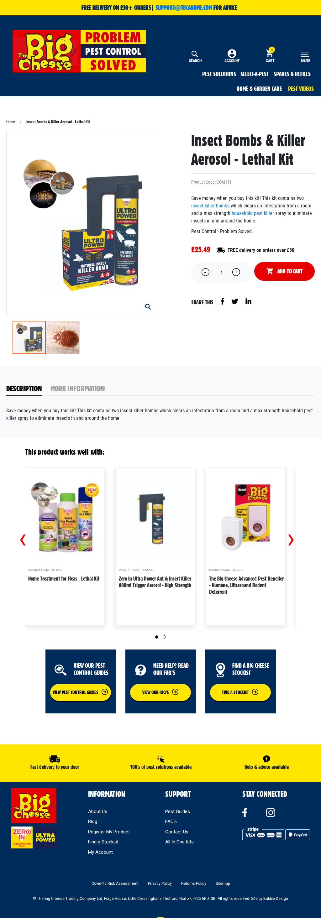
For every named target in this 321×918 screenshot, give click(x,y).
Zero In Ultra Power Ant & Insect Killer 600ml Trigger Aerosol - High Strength (155, 581)
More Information (77, 388)
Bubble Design (275, 898)
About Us (97, 811)
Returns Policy (193, 883)
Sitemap (223, 883)
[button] (148, 307)
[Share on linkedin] (248, 301)
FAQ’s (171, 821)
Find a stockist (235, 692)
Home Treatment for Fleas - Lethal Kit (63, 578)
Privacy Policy (160, 883)
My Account (100, 852)
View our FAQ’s (155, 692)
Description (24, 388)
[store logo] (79, 51)
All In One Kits (179, 842)
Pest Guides (177, 811)
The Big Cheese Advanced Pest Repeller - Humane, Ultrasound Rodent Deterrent (246, 585)
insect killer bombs (210, 206)
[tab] (28, 389)
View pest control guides (75, 692)
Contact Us (176, 832)
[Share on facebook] (223, 301)
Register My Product (109, 832)
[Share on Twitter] (235, 301)
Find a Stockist (103, 842)
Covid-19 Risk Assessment (115, 883)
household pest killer (253, 213)
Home (10, 122)
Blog (92, 821)
